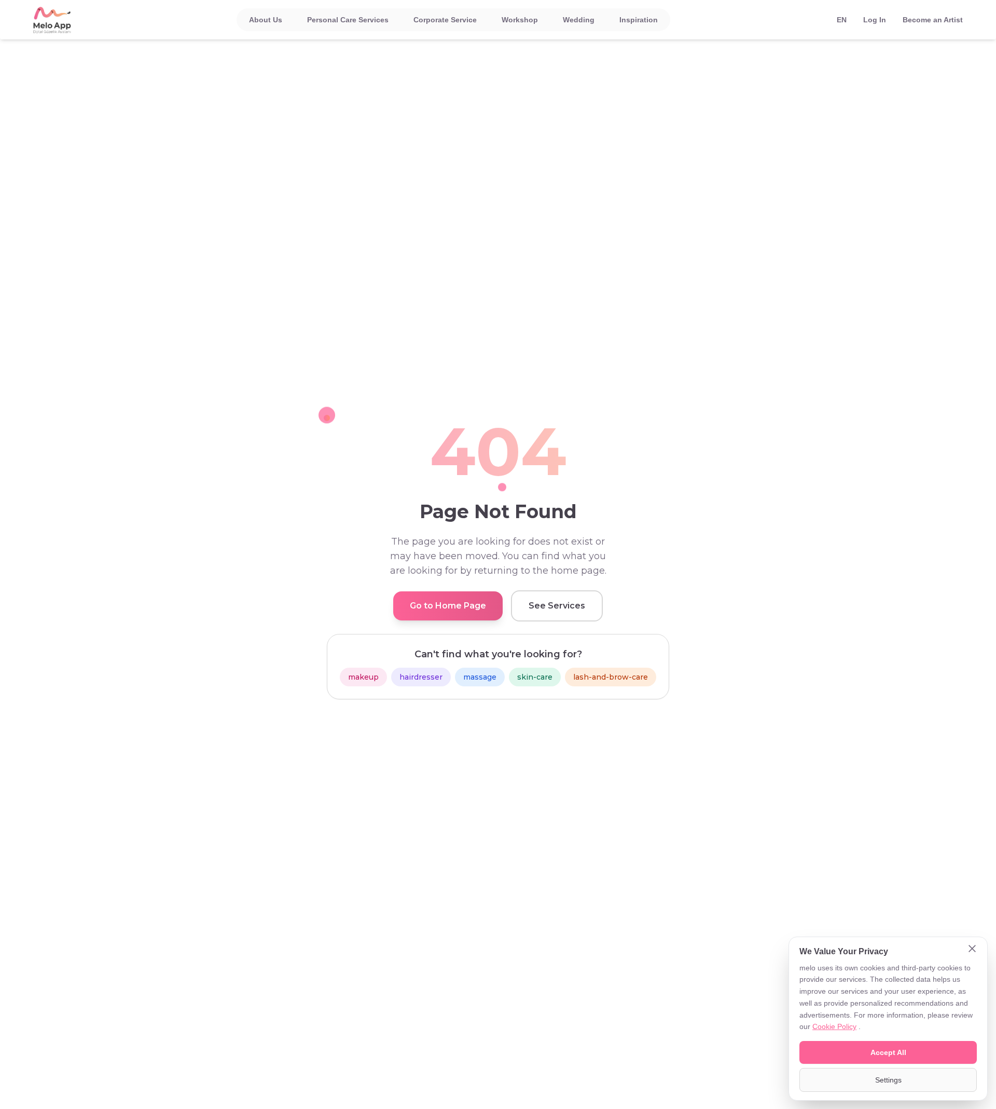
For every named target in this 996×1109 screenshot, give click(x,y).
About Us (265, 20)
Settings (888, 1080)
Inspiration (638, 20)
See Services (557, 606)
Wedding (578, 20)
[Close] (972, 949)
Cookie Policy (834, 1026)
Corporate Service (445, 20)
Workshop (520, 20)
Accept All (888, 1052)
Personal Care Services (348, 20)
